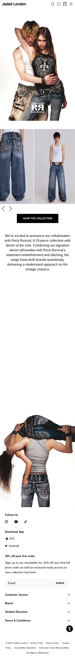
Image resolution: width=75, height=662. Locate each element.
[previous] (3, 208)
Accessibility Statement (25, 648)
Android (14, 545)
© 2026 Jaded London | (17, 643)
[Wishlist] (58, 4)
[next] (10, 208)
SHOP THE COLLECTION (37, 218)
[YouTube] (16, 521)
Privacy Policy (52, 643)
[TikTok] (25, 521)
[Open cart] (65, 4)
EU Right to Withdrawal (37, 653)
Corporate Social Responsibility (54, 648)
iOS (11, 538)
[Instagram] (6, 521)
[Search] (53, 4)
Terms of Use (36, 643)
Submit (60, 583)
